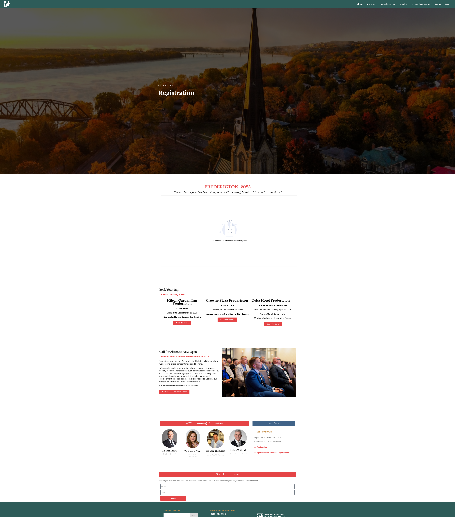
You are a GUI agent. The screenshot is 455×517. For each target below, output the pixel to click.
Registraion (262, 447)
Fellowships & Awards (421, 4)
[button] (274, 432)
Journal (438, 4)
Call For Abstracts (264, 432)
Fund (447, 4)
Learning (403, 4)
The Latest (371, 4)
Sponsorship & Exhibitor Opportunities (273, 453)
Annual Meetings (388, 4)
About (360, 4)
